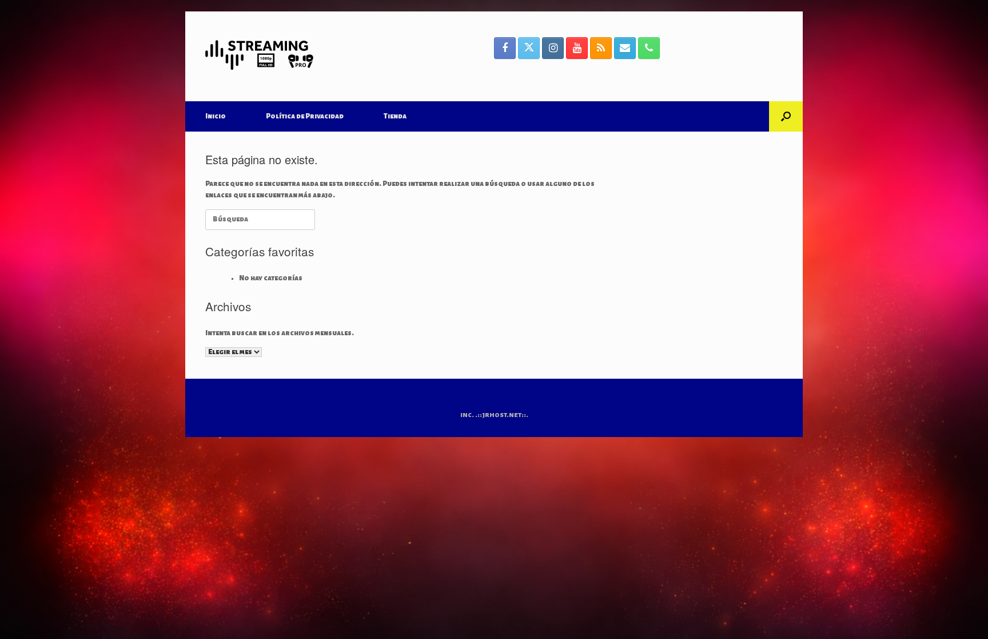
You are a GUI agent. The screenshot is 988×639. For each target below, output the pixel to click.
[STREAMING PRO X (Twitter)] (529, 48)
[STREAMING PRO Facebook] (505, 48)
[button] (786, 116)
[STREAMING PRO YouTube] (577, 48)
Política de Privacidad (305, 116)
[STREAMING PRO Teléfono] (649, 48)
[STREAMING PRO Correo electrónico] (625, 48)
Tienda (395, 116)
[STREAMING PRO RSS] (601, 48)
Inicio (215, 116)
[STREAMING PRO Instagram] (553, 48)
